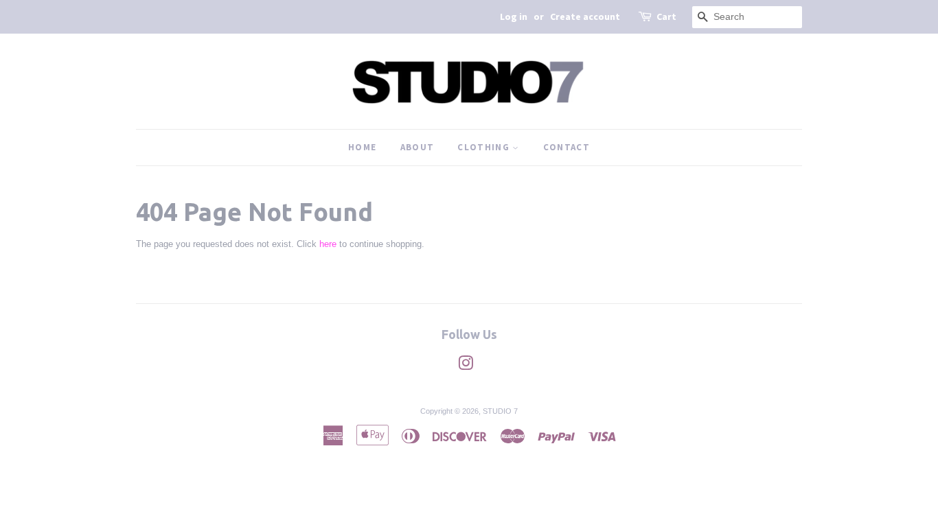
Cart (666, 16)
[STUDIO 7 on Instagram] (465, 366)
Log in (513, 16)
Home (362, 147)
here (327, 244)
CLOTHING (484, 147)
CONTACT (566, 147)
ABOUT (417, 147)
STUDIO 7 (500, 411)
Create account (585, 16)
